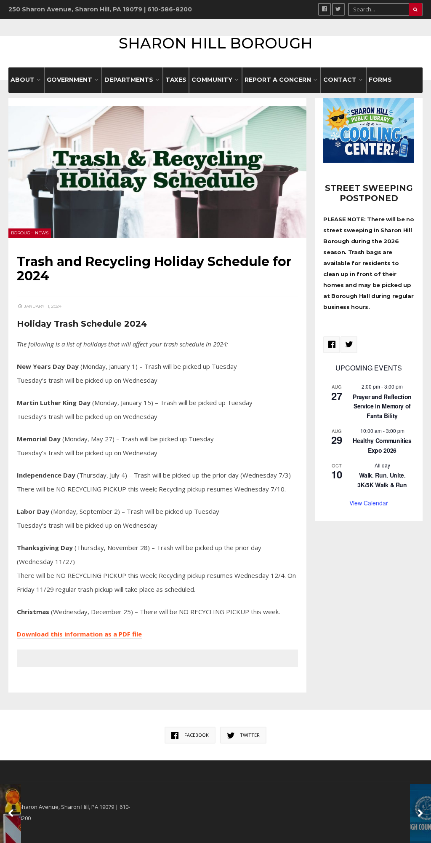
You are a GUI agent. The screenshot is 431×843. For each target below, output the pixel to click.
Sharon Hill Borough (216, 43)
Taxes (175, 79)
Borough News (29, 233)
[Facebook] (324, 9)
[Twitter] (338, 9)
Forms (380, 79)
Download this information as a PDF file (79, 634)
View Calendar (368, 503)
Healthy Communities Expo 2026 (382, 445)
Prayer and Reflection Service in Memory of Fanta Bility (382, 406)
